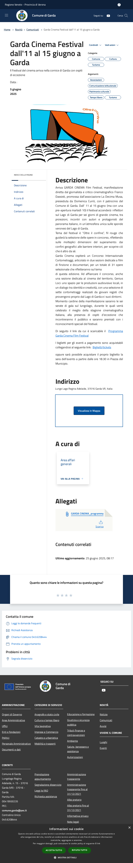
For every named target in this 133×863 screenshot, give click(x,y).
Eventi (103, 748)
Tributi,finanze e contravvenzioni (76, 733)
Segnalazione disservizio (48, 785)
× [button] (129, 827)
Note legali (73, 822)
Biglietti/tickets (102, 347)
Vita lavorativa (43, 726)
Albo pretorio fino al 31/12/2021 (78, 808)
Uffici (5, 726)
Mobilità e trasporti (45, 744)
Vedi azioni (110, 45)
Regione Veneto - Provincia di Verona (25, 4)
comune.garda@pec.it (14, 810)
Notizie (104, 714)
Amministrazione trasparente (76, 776)
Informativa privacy (78, 816)
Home (7, 30)
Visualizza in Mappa (89, 411)
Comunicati (32, 30)
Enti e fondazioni (11, 732)
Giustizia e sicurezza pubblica (78, 722)
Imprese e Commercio (46, 732)
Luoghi (103, 742)
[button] (66, 857)
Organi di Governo (12, 714)
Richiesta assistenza (46, 796)
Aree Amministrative (13, 720)
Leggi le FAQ (41, 791)
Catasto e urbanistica (46, 738)
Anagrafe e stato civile (47, 714)
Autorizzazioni (75, 757)
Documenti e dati (11, 749)
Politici (5, 738)
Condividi (93, 45)
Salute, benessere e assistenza (78, 749)
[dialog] (66, 843)
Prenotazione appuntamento (43, 776)
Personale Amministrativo (16, 744)
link (98, 843)
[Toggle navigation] (6, 15)
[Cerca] (126, 16)
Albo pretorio (74, 800)
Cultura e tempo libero (47, 720)
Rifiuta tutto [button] (79, 850)
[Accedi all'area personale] (119, 4)
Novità (18, 30)
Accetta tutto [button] (54, 850)
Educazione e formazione (81, 714)
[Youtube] (107, 15)
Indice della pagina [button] (23, 174)
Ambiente (72, 741)
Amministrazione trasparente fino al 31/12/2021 (77, 789)
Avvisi (103, 726)
